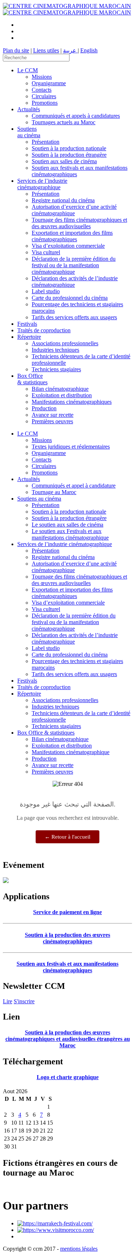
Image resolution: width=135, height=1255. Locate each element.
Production (44, 408)
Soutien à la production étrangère (69, 155)
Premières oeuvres (52, 421)
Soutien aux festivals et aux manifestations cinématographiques (67, 967)
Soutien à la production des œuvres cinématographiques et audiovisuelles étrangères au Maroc (67, 1038)
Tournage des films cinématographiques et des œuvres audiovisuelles (79, 223)
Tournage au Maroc (54, 492)
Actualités (28, 109)
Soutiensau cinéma (28, 132)
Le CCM (27, 70)
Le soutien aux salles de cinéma (67, 525)
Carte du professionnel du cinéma (70, 298)
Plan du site (16, 50)
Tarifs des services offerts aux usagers (74, 317)
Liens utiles (46, 50)
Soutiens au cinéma (39, 498)
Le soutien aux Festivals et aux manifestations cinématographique (70, 534)
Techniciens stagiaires (56, 369)
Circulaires (44, 96)
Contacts (41, 90)
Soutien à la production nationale (69, 148)
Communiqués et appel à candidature (74, 485)
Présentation (45, 142)
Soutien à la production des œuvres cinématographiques (67, 938)
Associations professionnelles (65, 343)
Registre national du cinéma (63, 200)
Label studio (46, 291)
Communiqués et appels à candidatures (76, 116)
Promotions (45, 103)
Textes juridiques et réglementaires (71, 446)
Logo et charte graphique (68, 1077)
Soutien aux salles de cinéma (64, 161)
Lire (7, 1001)
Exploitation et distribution (62, 395)
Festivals (27, 324)
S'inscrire (24, 1001)
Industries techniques (55, 350)
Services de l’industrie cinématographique (42, 184)
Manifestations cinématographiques (72, 402)
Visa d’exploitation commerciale (68, 246)
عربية (70, 50)
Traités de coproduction (44, 330)
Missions (42, 77)
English (89, 50)
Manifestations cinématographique (70, 752)
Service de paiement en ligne (67, 912)
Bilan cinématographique (60, 389)
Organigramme (49, 83)
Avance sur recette (52, 415)
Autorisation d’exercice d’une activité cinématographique (74, 210)
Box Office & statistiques (46, 733)
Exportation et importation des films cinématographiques (72, 236)
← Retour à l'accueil (67, 837)
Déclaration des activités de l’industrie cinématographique (75, 281)
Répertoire (29, 337)
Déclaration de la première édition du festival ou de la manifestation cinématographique (74, 265)
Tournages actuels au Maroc (63, 122)
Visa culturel (46, 252)
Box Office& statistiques (32, 379)
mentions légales (79, 1249)
